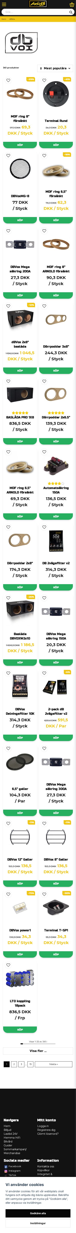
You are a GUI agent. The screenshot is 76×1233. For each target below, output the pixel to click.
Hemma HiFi (12, 1137)
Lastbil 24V (11, 1133)
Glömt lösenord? (48, 1133)
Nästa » (53, 1064)
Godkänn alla (38, 1213)
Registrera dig (46, 1130)
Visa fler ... (38, 1051)
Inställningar (38, 1223)
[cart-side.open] (72, 4)
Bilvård (8, 1141)
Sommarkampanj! (15, 1149)
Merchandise (12, 1153)
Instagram (14, 1170)
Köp (20, 145)
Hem (3, 19)
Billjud (7, 1130)
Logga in (43, 1126)
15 (31, 1064)
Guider (8, 1145)
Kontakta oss (45, 1166)
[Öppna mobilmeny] (4, 4)
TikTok (12, 1175)
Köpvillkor (43, 1170)
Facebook (15, 1166)
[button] (8, 80)
